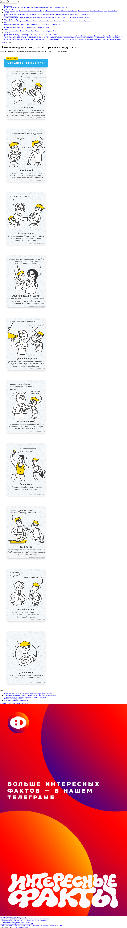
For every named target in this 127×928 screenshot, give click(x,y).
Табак (68, 39)
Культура (8, 12)
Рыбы (105, 11)
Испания (40, 17)
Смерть (53, 39)
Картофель (12, 31)
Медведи (43, 11)
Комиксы (23, 14)
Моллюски (49, 11)
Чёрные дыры (52, 34)
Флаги (6, 17)
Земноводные (14, 11)
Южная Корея (80, 17)
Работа (15, 39)
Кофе (17, 31)
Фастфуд (44, 31)
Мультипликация (61, 14)
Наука (7, 22)
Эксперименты (55, 24)
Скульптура (87, 14)
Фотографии (101, 39)
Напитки (22, 31)
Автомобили (62, 36)
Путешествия (8, 39)
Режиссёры (66, 21)
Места (24, 37)
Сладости (38, 31)
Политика (102, 37)
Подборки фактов (11, 36)
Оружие (78, 37)
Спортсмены (74, 21)
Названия (45, 37)
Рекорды (32, 39)
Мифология (34, 37)
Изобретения (98, 36)
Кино (18, 14)
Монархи (29, 21)
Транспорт (93, 39)
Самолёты (44, 39)
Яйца (54, 31)
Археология (7, 24)
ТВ (92, 14)
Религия (38, 39)
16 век (46, 7)
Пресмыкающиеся (83, 11)
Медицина (12, 37)
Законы (86, 36)
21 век (68, 7)
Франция (73, 17)
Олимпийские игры (69, 37)
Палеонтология (38, 24)
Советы (58, 39)
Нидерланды (52, 17)
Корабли (120, 36)
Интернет (106, 36)
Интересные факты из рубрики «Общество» (14, 703)
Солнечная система (26, 34)
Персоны (92, 37)
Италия (45, 17)
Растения (26, 39)
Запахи (91, 36)
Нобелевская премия (26, 24)
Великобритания (20, 17)
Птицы (92, 11)
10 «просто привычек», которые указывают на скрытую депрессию (25, 697)
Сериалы (75, 14)
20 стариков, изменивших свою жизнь (16, 700)
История (8, 6)
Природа (108, 37)
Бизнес (48, 36)
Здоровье (22, 36)
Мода (54, 14)
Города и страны (10, 16)
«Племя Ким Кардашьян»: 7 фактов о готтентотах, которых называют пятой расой (30, 695)
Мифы (40, 37)
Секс (49, 39)
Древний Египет (9, 7)
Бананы (6, 31)
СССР (25, 27)
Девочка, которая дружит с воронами (15, 699)
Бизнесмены (13, 21)
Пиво (97, 37)
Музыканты (36, 21)
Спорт (64, 39)
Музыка (29, 14)
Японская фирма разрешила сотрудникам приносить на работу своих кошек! (28, 694)
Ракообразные (98, 11)
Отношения (85, 37)
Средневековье (39, 7)
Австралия (11, 17)
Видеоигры (7, 14)
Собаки (114, 11)
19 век (59, 7)
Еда (6, 29)
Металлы (19, 37)
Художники (87, 21)
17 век (50, 7)
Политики (50, 21)
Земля (10, 34)
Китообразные (23, 11)
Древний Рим (19, 7)
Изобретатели (21, 21)
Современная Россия (42, 27)
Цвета (107, 39)
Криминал (31, 36)
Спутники (41, 34)
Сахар (32, 31)
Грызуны (6, 11)
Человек (40, 36)
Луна (14, 34)
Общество (59, 37)
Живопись (48, 14)
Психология (115, 37)
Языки (119, 39)
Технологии (80, 39)
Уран (46, 34)
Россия (7, 26)
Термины (73, 39)
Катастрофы (113, 36)
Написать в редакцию (21, 927)
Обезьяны (64, 11)
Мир (28, 37)
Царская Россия (18, 27)
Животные (8, 9)
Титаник (87, 39)
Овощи (28, 31)
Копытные (31, 11)
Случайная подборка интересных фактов (13, 917)
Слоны (110, 11)
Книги (34, 14)
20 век (64, 7)
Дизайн (13, 14)
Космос (7, 32)
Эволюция (46, 24)
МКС (18, 34)
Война (78, 36)
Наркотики (52, 37)
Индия (35, 17)
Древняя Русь (8, 27)
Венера (6, 34)
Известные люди (10, 19)
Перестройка (31, 27)
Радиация (20, 39)
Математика (15, 24)
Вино (74, 36)
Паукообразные (72, 11)
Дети (82, 36)
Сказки (80, 14)
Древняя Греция (29, 7)
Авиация (54, 36)
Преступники (58, 21)
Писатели (43, 21)
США (68, 17)
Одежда (69, 14)
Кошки (37, 11)
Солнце (35, 34)
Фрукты (49, 31)
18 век (55, 7)
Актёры (6, 21)
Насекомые (57, 11)
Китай (64, 17)
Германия (29, 17)
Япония (87, 17)
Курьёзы (6, 37)
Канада (59, 17)
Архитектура (40, 14)
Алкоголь (69, 36)
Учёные (81, 21)
